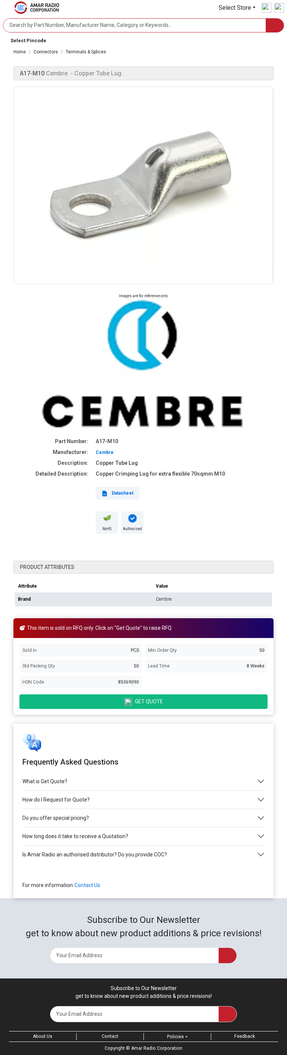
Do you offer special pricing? (55, 818)
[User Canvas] (266, 8)
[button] (237, 7)
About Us (42, 1036)
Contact (110, 1036)
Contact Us (87, 885)
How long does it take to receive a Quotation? (75, 836)
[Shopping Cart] (279, 8)
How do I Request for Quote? (56, 800)
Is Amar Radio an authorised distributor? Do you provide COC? (94, 855)
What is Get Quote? (44, 781)
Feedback (244, 1036)
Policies (175, 1036)
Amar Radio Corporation (156, 1048)
